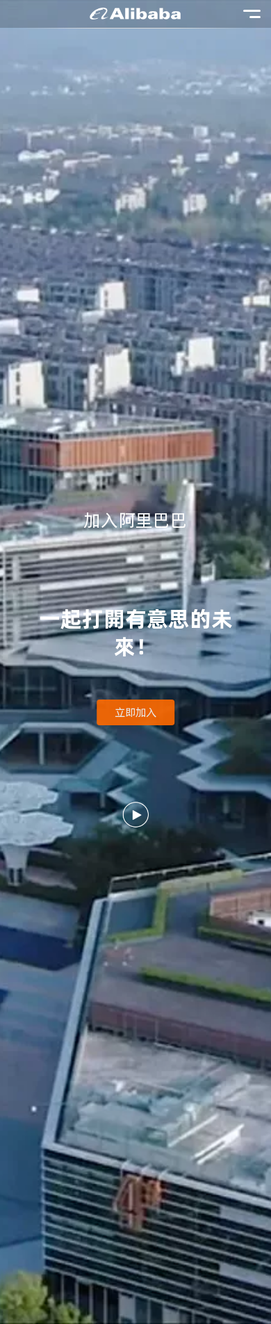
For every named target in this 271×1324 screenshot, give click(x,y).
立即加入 (135, 712)
